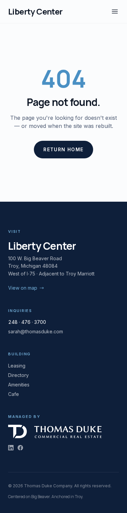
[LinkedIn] (11, 447)
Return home (63, 149)
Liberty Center (35, 11)
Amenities (18, 384)
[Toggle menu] (115, 11)
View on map (22, 288)
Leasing (16, 366)
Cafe (13, 394)
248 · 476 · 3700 (27, 322)
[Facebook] (20, 447)
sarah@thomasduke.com (35, 331)
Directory (18, 375)
